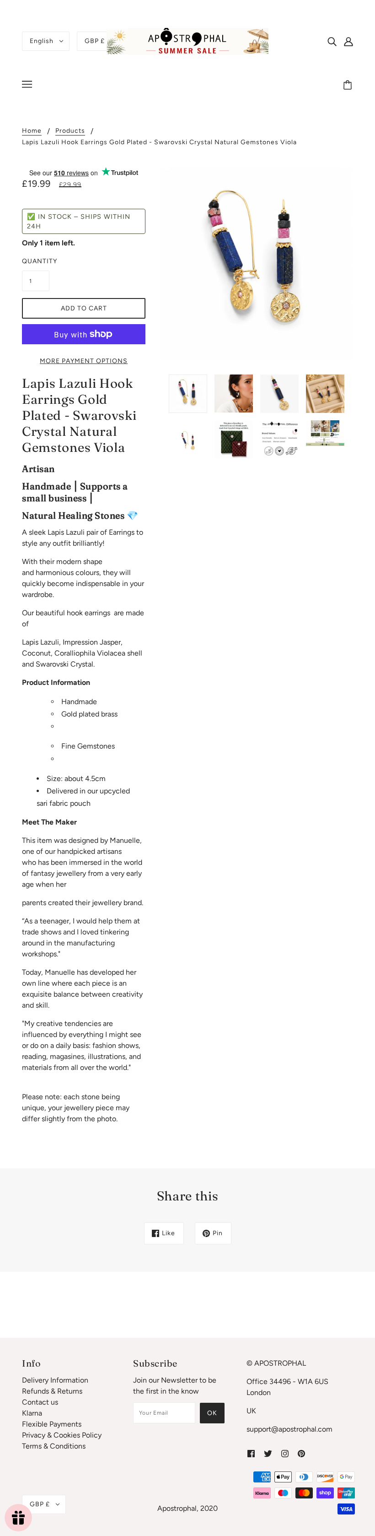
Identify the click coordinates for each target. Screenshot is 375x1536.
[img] (332, 41)
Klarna (32, 1413)
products (70, 131)
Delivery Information (55, 1380)
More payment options (84, 361)
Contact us (40, 1402)
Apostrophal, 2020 (187, 1508)
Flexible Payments (51, 1424)
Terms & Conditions (54, 1446)
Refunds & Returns (52, 1391)
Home (32, 131)
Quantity (35, 261)
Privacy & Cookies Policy (62, 1435)
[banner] (187, 40)
